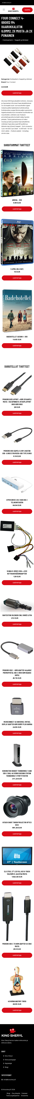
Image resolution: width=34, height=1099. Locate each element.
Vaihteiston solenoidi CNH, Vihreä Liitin (17, 615)
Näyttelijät (8, 1063)
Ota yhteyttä (16, 1093)
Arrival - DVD (17, 200)
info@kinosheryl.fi (6, 2)
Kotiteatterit (8, 40)
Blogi (6, 1067)
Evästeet (24, 1093)
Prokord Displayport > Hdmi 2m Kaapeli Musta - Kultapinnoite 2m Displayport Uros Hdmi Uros (17, 401)
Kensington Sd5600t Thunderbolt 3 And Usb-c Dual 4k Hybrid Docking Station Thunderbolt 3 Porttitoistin (17, 773)
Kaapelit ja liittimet (21, 40)
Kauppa (27, 10)
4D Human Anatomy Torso (17, 1001)
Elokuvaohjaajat (10, 1060)
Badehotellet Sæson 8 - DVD (17, 336)
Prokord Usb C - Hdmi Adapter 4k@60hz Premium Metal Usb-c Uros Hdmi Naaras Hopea (17, 672)
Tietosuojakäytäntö (12, 1096)
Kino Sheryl (9, 1056)
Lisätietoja (17, 93)
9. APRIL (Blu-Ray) (17, 269)
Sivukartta (24, 1096)
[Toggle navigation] (3, 9)
